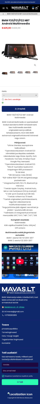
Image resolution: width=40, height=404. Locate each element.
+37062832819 (9, 315)
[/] (33, 8)
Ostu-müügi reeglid (10, 336)
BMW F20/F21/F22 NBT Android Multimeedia (22, 14)
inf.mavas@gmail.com (13, 311)
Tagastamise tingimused (12, 339)
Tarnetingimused (9, 332)
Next (36, 50)
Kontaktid (6, 343)
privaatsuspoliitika (10, 328)
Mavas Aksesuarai (26, 398)
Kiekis (4, 91)
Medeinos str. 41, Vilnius (14, 307)
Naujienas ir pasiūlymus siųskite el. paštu (19, 376)
